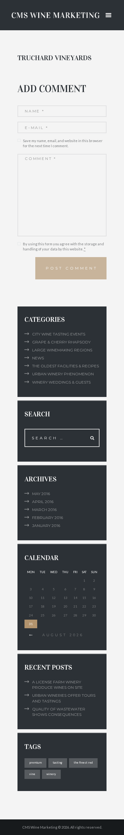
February (47, 517)
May (41, 493)
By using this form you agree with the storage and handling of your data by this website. (63, 246)
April (42, 501)
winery (51, 774)
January (46, 525)
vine (32, 774)
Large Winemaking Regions (62, 350)
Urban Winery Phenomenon (63, 373)
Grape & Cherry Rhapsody (61, 342)
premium (35, 762)
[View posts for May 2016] (30, 635)
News (38, 358)
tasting (57, 762)
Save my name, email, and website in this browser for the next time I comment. (63, 143)
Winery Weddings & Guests (61, 382)
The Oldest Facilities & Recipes (65, 366)
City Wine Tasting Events (58, 334)
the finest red (83, 762)
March (44, 509)
